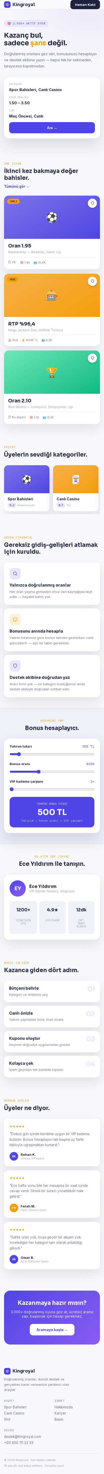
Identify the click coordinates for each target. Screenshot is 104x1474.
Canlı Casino (14, 1413)
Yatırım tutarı (21, 746)
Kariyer (60, 1413)
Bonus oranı (20, 764)
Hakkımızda (64, 1407)
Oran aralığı (19, 97)
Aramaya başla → (52, 1329)
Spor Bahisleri (15, 1407)
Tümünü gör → (17, 186)
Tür (11, 110)
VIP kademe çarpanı (26, 781)
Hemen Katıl (85, 5)
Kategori (15, 84)
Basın (59, 1419)
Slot (7, 1419)
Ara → (52, 128)
